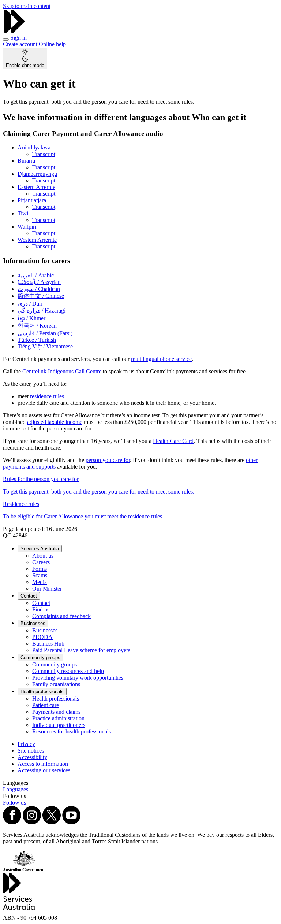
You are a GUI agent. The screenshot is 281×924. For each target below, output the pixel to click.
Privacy (26, 744)
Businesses (32, 623)
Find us (40, 609)
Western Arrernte (37, 240)
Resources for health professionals (71, 731)
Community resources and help (68, 671)
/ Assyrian (39, 282)
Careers (41, 562)
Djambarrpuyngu (37, 174)
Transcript (43, 154)
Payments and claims (56, 712)
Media (39, 582)
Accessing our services (44, 770)
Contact (28, 596)
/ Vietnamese (45, 346)
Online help (52, 44)
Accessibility (32, 757)
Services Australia (39, 548)
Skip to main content (26, 6)
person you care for (108, 460)
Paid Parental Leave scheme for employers (81, 650)
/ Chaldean (39, 289)
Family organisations (56, 684)
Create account (21, 44)
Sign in (18, 37)
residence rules (47, 396)
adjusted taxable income (54, 422)
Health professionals (42, 691)
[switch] (25, 58)
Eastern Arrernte (36, 187)
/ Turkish (37, 340)
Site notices (31, 750)
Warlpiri (27, 226)
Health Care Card (173, 441)
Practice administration (58, 718)
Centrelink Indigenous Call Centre (61, 371)
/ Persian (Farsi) (45, 333)
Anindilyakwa (34, 147)
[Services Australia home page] (14, 31)
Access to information (43, 764)
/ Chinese (41, 296)
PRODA (42, 637)
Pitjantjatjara (32, 200)
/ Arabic (36, 275)
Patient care (45, 705)
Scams (39, 575)
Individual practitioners (58, 725)
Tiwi (23, 213)
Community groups (40, 657)
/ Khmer (31, 318)
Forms (39, 569)
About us (42, 555)
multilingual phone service (161, 359)
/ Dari (30, 303)
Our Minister (47, 588)
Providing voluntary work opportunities (77, 677)
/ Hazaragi (41, 310)
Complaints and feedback (61, 616)
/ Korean (37, 325)
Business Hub (48, 643)
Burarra (26, 161)
